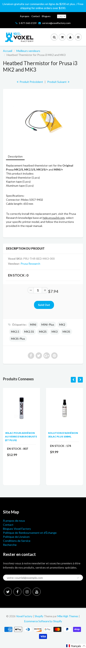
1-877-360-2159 (27, 23)
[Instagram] (27, 592)
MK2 (62, 324)
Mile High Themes (67, 616)
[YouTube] (37, 592)
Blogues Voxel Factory (17, 528)
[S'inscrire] (78, 578)
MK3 (55, 331)
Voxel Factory (24, 616)
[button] (76, 646)
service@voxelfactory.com (56, 23)
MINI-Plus (47, 324)
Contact (35, 16)
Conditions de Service (16, 540)
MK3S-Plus (18, 338)
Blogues (46, 16)
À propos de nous (14, 520)
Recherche (10, 544)
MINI (33, 324)
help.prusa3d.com (54, 217)
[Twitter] (8, 592)
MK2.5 (15, 331)
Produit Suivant (57, 81)
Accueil (7, 50)
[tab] (15, 156)
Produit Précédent (31, 81)
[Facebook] (17, 592)
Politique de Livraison (16, 536)
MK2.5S (29, 331)
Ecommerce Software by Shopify (43, 621)
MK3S (66, 331)
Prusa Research (30, 263)
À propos (24, 16)
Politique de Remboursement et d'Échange (30, 532)
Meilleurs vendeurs (28, 50)
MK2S (43, 331)
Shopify (39, 616)
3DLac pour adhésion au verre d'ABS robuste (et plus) (21, 436)
